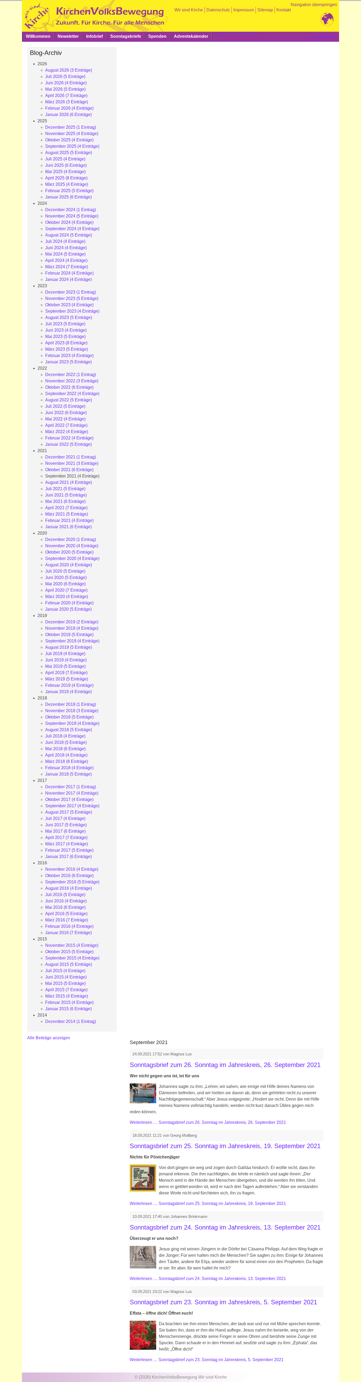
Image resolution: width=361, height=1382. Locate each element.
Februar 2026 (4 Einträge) (69, 108)
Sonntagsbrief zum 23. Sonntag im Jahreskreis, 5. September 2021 (223, 1302)
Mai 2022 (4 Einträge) (65, 419)
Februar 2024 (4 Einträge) (69, 273)
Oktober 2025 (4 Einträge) (69, 140)
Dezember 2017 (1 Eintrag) (70, 787)
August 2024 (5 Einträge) (68, 235)
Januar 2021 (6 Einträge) (68, 527)
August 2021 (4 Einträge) (68, 482)
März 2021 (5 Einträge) (66, 514)
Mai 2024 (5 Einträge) (65, 254)
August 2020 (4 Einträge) (68, 565)
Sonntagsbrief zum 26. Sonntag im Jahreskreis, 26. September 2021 (225, 1064)
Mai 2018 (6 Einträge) (65, 748)
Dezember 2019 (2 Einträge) (71, 622)
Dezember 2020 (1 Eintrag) (70, 539)
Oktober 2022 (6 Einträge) (69, 387)
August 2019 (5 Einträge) (68, 647)
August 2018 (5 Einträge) (68, 729)
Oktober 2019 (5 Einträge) (69, 634)
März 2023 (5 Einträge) (66, 349)
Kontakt (283, 10)
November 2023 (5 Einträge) (71, 298)
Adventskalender (191, 36)
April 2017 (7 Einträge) (66, 837)
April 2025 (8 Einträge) (66, 178)
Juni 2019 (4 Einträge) (66, 660)
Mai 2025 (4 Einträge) (65, 171)
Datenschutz (218, 10)
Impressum (243, 10)
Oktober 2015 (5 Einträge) (69, 951)
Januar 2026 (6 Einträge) (68, 114)
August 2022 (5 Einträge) (68, 400)
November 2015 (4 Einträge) (71, 945)
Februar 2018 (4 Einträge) (69, 768)
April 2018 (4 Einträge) (66, 755)
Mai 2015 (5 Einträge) (65, 983)
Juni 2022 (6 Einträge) (66, 412)
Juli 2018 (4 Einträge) (65, 736)
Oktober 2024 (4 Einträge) (69, 222)
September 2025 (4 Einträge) (72, 146)
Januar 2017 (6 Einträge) (68, 856)
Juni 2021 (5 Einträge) (66, 495)
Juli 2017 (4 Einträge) (65, 818)
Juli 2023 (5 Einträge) (65, 324)
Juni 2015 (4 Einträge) (66, 977)
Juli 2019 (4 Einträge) (65, 653)
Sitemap (265, 10)
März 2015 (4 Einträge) (66, 996)
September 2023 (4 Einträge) (72, 311)
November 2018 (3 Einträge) (71, 710)
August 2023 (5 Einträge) (68, 317)
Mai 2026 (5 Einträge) (65, 89)
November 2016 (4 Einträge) (71, 869)
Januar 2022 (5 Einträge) (68, 444)
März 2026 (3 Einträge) (66, 102)
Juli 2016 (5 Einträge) (65, 894)
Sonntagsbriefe (125, 36)
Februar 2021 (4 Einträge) (69, 520)
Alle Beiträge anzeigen (48, 1038)
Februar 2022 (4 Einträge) (69, 438)
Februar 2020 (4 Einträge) (69, 603)
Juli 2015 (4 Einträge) (65, 970)
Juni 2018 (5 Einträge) (66, 742)
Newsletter (68, 36)
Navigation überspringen (314, 4)
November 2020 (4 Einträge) (71, 546)
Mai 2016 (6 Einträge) (65, 907)
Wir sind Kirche (188, 10)
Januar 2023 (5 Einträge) (68, 362)
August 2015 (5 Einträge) (68, 964)
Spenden (157, 36)
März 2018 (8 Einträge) (66, 761)
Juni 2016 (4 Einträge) (66, 901)
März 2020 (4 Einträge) (66, 596)
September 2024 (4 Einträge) (72, 228)
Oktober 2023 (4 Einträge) (69, 305)
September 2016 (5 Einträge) (72, 882)
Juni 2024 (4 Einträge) (66, 247)
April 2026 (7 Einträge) (66, 95)
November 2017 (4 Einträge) (71, 793)
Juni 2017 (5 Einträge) (66, 825)
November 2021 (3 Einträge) (71, 463)
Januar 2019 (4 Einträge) (68, 691)
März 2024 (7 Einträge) (66, 267)
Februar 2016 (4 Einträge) (69, 926)
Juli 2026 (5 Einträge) (65, 76)
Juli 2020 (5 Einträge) (65, 571)
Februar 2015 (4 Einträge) (69, 1002)
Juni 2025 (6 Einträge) (66, 165)
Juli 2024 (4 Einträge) (65, 241)
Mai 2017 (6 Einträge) (65, 831)
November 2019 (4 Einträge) (71, 628)
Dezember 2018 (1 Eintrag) (70, 704)
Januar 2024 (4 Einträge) (68, 279)
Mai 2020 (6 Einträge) (65, 584)
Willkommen (38, 36)
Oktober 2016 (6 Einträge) (69, 875)
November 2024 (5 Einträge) (71, 216)
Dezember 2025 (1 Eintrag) (70, 127)
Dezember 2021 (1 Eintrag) (70, 457)
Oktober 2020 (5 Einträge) (69, 552)
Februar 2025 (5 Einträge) (69, 190)
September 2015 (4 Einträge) (72, 958)
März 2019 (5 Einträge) (66, 679)
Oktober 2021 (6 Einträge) (69, 469)
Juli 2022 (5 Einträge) (65, 406)
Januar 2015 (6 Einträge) (68, 1009)
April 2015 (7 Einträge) (66, 989)
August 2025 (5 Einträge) (68, 152)
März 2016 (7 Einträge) (66, 920)
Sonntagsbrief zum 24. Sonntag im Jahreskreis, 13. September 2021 (225, 1227)
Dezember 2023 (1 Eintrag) (70, 292)
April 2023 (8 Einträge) (66, 343)
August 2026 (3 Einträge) (68, 70)
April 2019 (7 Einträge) (66, 672)
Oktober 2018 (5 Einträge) (69, 717)
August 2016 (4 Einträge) (68, 888)
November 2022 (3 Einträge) (71, 381)
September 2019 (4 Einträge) (72, 641)
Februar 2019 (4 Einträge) (69, 685)
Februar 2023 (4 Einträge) (69, 355)
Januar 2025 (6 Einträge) (68, 197)
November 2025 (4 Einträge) (71, 133)
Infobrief (94, 36)
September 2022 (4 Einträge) (72, 393)
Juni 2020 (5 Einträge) (66, 577)
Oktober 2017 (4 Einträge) (69, 799)
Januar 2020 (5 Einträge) (68, 609)
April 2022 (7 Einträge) (66, 425)
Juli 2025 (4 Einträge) (65, 159)
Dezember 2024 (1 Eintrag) (70, 209)
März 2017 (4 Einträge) (66, 844)
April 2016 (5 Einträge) (66, 913)
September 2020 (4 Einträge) (72, 558)
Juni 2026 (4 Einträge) (66, 83)
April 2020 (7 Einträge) (66, 590)
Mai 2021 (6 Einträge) (65, 501)
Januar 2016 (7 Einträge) (68, 932)
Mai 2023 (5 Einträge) (65, 336)
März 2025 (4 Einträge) (66, 184)
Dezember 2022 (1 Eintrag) (70, 374)
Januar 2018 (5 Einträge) (68, 774)
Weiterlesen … (208, 1122)
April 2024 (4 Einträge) (66, 260)
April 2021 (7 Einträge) (66, 508)
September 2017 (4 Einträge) (72, 806)
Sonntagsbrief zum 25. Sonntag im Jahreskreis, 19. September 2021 (225, 1145)
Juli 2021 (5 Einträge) (65, 488)
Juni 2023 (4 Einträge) (66, 330)
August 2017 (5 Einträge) (68, 812)
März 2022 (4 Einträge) (66, 431)
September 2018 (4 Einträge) (72, 723)
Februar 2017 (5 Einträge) (69, 850)
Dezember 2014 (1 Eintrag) (70, 1021)
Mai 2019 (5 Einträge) (65, 666)
